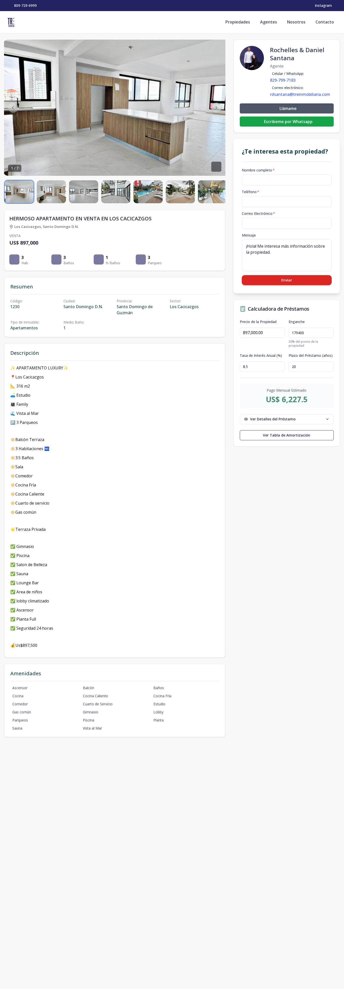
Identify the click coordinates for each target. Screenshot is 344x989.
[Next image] (216, 108)
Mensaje (249, 235)
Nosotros (296, 22)
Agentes (268, 22)
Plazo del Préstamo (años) (311, 355)
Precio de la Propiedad (258, 322)
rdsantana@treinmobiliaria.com (300, 94)
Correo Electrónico (258, 213)
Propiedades (237, 22)
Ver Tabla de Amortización (286, 435)
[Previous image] (13, 108)
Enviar (286, 280)
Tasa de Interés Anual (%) (261, 355)
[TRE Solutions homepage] (11, 22)
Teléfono (250, 191)
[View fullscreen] (216, 167)
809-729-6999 (25, 5)
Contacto (325, 22)
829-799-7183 (283, 80)
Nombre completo (258, 170)
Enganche (297, 322)
